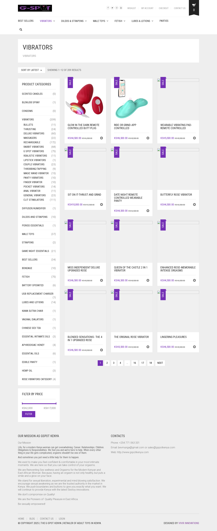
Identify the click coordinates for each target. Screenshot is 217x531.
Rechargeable (32, 142)
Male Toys (99, 21)
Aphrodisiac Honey (33, 344)
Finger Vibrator (33, 182)
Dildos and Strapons (34, 216)
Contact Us (180, 8)
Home (21, 518)
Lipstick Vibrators (35, 160)
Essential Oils (30, 353)
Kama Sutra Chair (32, 310)
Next (160, 362)
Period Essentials (33, 225)
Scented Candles (32, 93)
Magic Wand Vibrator (36, 173)
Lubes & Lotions (141, 21)
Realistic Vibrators (35, 155)
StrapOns (28, 242)
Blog (32, 518)
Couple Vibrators (34, 164)
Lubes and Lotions (33, 302)
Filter (28, 414)
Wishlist (131, 8)
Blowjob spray (31, 102)
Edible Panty (29, 362)
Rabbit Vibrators (34, 146)
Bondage (27, 268)
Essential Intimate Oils (36, 336)
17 (142, 362)
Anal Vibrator (32, 190)
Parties (163, 20)
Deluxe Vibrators (34, 133)
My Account (147, 8)
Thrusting (30, 129)
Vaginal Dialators (33, 319)
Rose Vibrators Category (37, 379)
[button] (101, 138)
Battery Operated (33, 285)
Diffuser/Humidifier (34, 208)
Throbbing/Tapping (35, 168)
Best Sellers (26, 20)
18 (150, 362)
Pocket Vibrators (34, 186)
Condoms (27, 110)
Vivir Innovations (189, 523)
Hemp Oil (27, 370)
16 (134, 362)
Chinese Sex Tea (31, 328)
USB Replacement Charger (37, 293)
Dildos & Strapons (72, 21)
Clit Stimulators (34, 199)
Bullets (28, 124)
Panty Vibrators (33, 177)
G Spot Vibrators (34, 151)
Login (62, 518)
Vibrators (46, 21)
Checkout (164, 8)
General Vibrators (35, 195)
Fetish (118, 21)
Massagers (30, 137)
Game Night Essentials (35, 251)
